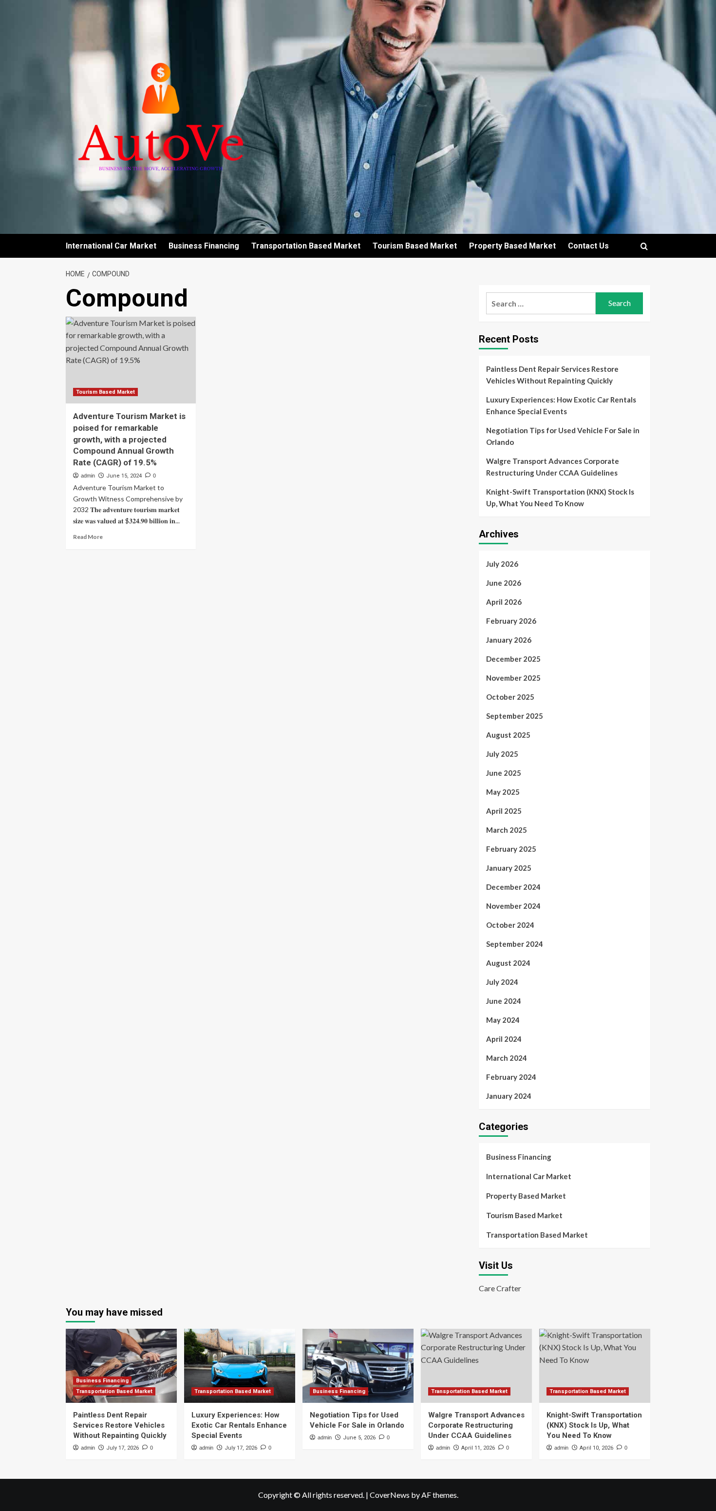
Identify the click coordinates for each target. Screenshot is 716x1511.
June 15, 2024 (124, 476)
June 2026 (503, 582)
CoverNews (390, 1494)
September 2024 (514, 943)
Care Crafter (500, 1288)
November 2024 (513, 905)
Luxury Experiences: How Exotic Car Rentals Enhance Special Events (561, 405)
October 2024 (510, 924)
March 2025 (506, 829)
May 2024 (503, 1019)
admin (88, 475)
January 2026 (508, 639)
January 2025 (508, 867)
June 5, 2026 (359, 1437)
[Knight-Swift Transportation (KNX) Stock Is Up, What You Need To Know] (594, 1366)
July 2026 (502, 563)
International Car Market (111, 245)
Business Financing (204, 245)
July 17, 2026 (122, 1448)
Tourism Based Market (415, 245)
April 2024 (504, 1038)
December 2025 (513, 658)
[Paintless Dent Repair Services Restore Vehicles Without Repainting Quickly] (121, 1366)
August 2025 (508, 734)
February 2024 (511, 1076)
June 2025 (503, 772)
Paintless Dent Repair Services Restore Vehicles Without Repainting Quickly (552, 374)
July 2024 (502, 981)
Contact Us (588, 245)
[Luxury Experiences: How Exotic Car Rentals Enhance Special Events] (239, 1366)
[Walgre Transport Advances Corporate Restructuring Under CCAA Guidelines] (476, 1366)
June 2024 (503, 1000)
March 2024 (506, 1057)
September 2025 (514, 715)
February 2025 (511, 848)
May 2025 (503, 791)
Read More (88, 536)
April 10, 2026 (596, 1448)
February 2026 (511, 620)
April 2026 (504, 601)
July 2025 (502, 753)
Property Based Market (512, 245)
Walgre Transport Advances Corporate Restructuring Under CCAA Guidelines (552, 467)
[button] (644, 246)
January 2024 (508, 1095)
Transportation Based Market (305, 245)
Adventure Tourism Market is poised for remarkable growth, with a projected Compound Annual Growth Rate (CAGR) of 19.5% (129, 439)
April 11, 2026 (478, 1448)
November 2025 (513, 677)
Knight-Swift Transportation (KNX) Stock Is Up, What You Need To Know (560, 497)
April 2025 (504, 810)
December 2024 (513, 886)
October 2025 (510, 696)
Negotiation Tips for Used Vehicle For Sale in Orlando (563, 436)
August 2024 (508, 962)
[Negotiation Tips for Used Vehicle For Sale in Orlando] (358, 1366)
